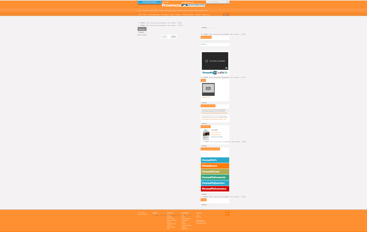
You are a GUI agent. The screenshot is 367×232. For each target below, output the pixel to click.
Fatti (139, 14)
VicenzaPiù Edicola (150, 2)
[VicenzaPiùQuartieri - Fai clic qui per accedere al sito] (215, 183)
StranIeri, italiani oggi (165, 10)
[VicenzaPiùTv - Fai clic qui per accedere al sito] (215, 160)
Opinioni (174, 10)
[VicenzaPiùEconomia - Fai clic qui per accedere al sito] (215, 177)
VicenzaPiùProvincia (142, 214)
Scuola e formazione (188, 14)
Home (139, 10)
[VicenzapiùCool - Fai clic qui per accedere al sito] (215, 171)
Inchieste (190, 10)
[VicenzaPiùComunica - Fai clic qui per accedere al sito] (215, 188)
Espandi (204, 44)
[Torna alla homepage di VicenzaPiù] (183, 5)
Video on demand (199, 10)
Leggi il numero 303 (215, 132)
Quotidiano (145, 10)
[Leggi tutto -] (215, 41)
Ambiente (178, 14)
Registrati (198, 216)
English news (206, 14)
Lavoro (172, 14)
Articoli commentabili (218, 136)
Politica (145, 14)
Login (208, 1)
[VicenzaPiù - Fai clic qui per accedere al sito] (215, 154)
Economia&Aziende (154, 14)
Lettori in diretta (153, 10)
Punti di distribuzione (216, 134)
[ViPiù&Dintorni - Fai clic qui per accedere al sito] (215, 166)
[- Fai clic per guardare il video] (208, 93)
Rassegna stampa (182, 10)
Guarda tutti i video (206, 97)
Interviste (198, 14)
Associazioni (164, 14)
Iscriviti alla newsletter (201, 223)
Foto (206, 10)
